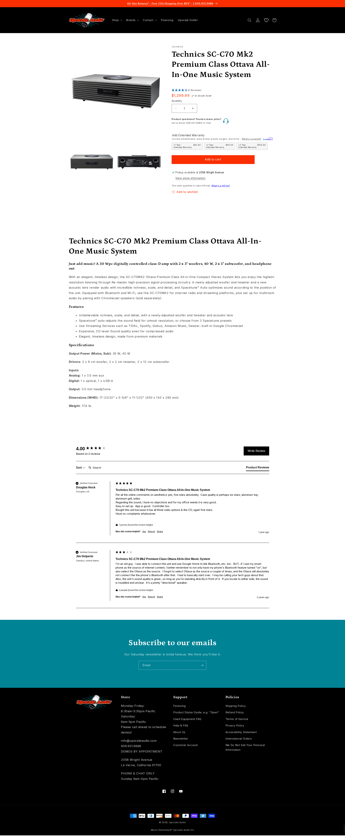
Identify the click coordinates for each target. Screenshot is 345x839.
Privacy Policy (235, 725)
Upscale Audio (177, 822)
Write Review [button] (256, 451)
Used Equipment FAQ (187, 719)
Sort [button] (79, 467)
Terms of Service (237, 719)
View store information (190, 178)
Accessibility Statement (241, 732)
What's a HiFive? (220, 185)
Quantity (177, 100)
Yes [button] (144, 531)
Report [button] (151, 531)
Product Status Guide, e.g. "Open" (196, 712)
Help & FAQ (180, 725)
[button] (117, 20)
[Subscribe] (202, 665)
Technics (177, 47)
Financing (179, 706)
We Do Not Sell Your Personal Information (245, 747)
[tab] (257, 468)
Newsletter (180, 738)
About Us (179, 732)
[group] (95, 448)
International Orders (239, 738)
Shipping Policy (236, 706)
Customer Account (185, 745)
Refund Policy (235, 712)
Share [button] (160, 531)
